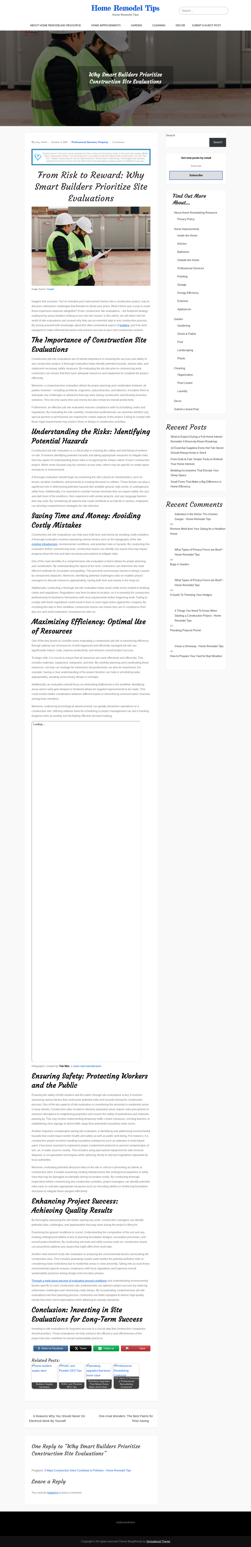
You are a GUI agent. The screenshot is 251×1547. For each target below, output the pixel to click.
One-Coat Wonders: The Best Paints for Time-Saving (126, 1418)
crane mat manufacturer (91, 1170)
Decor (180, 25)
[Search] (224, 11)
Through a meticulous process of (52, 1280)
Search (170, 135)
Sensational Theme (158, 1541)
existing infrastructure (44, 544)
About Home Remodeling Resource (55, 25)
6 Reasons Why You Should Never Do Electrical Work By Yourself (57, 1418)
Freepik (50, 289)
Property (103, 142)
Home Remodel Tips (125, 8)
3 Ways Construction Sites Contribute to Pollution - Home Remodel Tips (87, 1470)
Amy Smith (41, 142)
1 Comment (118, 142)
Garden (136, 25)
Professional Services (84, 142)
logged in (53, 1492)
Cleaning (158, 25)
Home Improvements (106, 25)
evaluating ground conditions (89, 1280)
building (124, 325)
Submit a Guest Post (206, 25)
